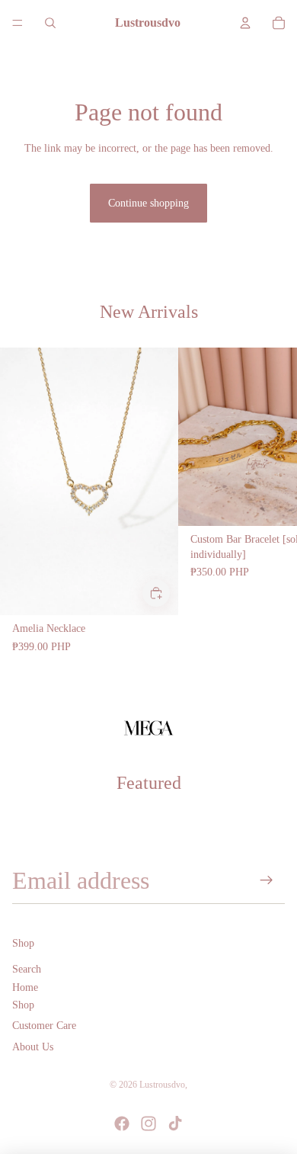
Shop (23, 1005)
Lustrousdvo (162, 1084)
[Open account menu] (245, 23)
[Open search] (50, 23)
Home (25, 987)
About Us (32, 1047)
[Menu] (17, 22)
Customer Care (44, 1025)
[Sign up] (267, 881)
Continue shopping (148, 203)
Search (26, 969)
